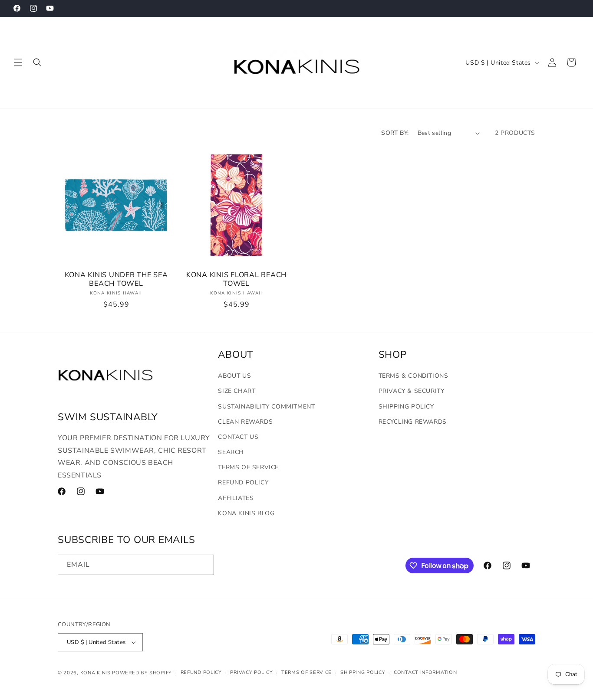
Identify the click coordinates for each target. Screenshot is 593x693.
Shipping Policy (406, 406)
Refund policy (201, 672)
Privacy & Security (412, 391)
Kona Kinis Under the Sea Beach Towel (116, 279)
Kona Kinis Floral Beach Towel (236, 279)
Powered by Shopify (142, 673)
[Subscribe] (204, 565)
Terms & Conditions (413, 376)
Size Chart (236, 391)
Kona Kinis (95, 673)
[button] (18, 62)
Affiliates (236, 498)
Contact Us (238, 437)
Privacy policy (251, 672)
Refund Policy (243, 482)
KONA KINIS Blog (246, 513)
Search (231, 452)
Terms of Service (248, 467)
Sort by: (395, 133)
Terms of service (306, 672)
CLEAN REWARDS (245, 422)
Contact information (425, 672)
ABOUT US (234, 376)
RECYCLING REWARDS (413, 422)
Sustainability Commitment (266, 406)
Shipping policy (362, 672)
